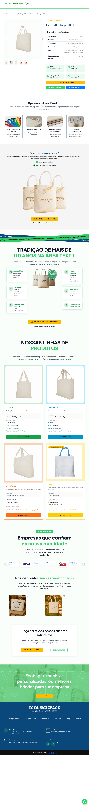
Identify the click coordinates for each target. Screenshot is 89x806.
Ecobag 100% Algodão (25, 14)
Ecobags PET (45, 719)
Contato (78, 719)
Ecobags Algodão (30, 719)
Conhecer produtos (57, 650)
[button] (6, 564)
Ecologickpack (13, 719)
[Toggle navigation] (6, 3)
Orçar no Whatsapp (55, 87)
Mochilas (58, 719)
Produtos (6, 14)
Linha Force (14, 14)
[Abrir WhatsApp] (84, 801)
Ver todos (44, 696)
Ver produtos (23, 437)
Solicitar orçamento (32, 650)
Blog (68, 719)
